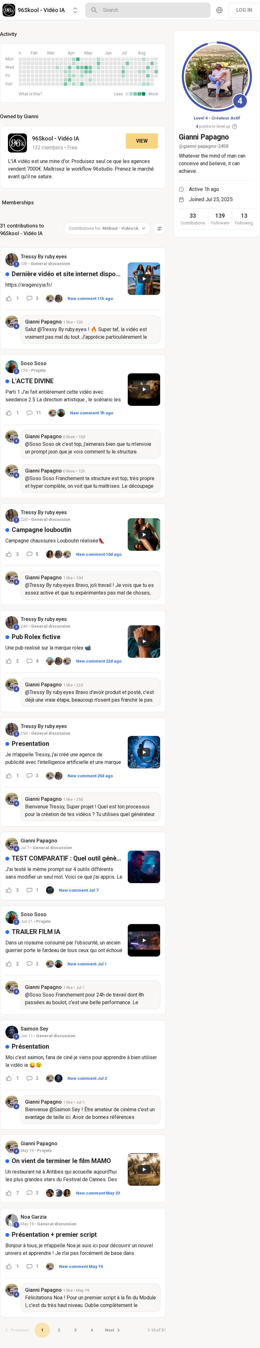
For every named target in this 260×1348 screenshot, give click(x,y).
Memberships (18, 203)
